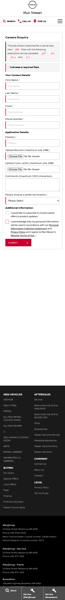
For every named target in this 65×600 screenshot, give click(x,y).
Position (10, 137)
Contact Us (40, 463)
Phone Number (14, 119)
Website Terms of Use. (23, 235)
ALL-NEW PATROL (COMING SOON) (12, 418)
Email (9, 106)
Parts (37, 423)
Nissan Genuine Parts (45, 446)
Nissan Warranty (43, 451)
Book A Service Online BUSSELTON (46, 416)
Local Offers (9, 484)
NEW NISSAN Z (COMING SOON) (16, 439)
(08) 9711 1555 (17, 556)
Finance (7, 495)
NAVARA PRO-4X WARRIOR (12, 459)
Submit (13, 242)
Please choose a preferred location (26, 194)
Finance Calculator (13, 501)
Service (38, 399)
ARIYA (6, 446)
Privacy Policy (18, 231)
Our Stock (8, 472)
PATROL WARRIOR (12, 451)
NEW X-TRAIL (10, 405)
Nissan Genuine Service (47, 434)
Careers (38, 475)
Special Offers (10, 478)
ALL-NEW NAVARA (12, 425)
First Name (12, 80)
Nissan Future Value (14, 507)
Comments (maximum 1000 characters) (28, 176)
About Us (39, 469)
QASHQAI (8, 399)
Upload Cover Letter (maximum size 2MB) (29, 163)
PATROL (7, 411)
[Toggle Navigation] (60, 21)
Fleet (6, 490)
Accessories (40, 429)
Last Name (12, 93)
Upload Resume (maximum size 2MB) (27, 150)
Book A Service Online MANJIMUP (46, 407)
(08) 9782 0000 (18, 532)
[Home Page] (32, 5)
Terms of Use (41, 493)
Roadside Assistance (45, 440)
